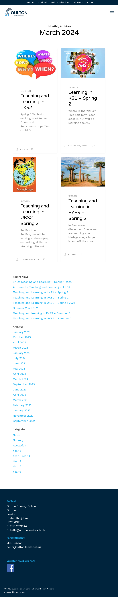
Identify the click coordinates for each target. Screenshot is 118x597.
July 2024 (19, 358)
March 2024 (20, 379)
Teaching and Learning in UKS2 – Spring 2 (41, 297)
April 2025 (19, 342)
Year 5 (17, 466)
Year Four (23, 149)
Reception (19, 445)
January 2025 (21, 352)
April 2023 (19, 394)
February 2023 (22, 405)
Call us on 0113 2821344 (83, 2)
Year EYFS (71, 254)
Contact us (29, 2)
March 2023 (20, 400)
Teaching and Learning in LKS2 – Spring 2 (40, 292)
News (20, 53)
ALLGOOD (20, 592)
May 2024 (19, 368)
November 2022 (23, 415)
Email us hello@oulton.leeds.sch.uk (53, 2)
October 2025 (22, 337)
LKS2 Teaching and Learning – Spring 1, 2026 (42, 281)
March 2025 (20, 347)
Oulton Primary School (77, 146)
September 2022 (24, 420)
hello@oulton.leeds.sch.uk (27, 530)
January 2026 (21, 332)
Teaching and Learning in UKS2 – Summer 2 (42, 318)
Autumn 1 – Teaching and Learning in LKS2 (41, 287)
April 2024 (19, 373)
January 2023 (21, 410)
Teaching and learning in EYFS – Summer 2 (41, 313)
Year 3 (17, 450)
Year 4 (17, 461)
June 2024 (19, 363)
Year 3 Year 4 (21, 456)
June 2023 (19, 389)
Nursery (18, 440)
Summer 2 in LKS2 (25, 308)
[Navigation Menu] (112, 12)
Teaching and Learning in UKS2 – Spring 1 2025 (44, 302)
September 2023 (24, 384)
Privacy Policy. (39, 589)
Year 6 (17, 471)
